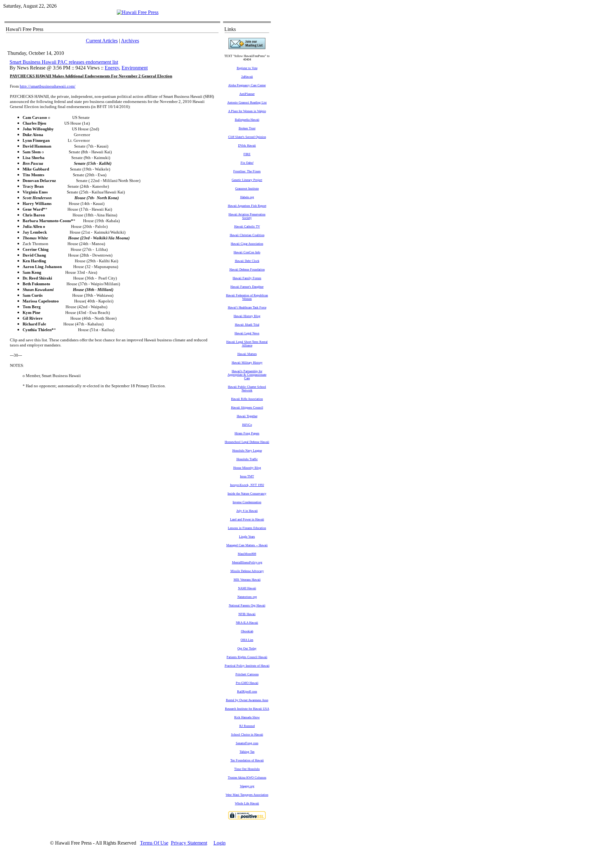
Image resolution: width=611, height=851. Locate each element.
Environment (135, 67)
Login (220, 843)
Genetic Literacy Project (247, 180)
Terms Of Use (154, 843)
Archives (130, 40)
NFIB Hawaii (247, 614)
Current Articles (102, 40)
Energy (112, 67)
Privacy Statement (189, 843)
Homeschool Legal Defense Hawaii (247, 442)
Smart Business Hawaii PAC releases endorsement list (64, 62)
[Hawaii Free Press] (137, 12)
